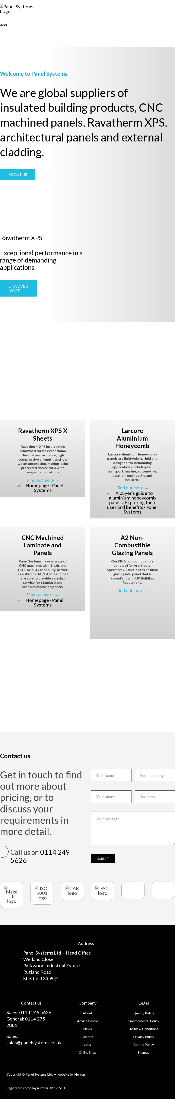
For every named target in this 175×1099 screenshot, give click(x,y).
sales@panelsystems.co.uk (34, 1042)
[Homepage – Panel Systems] (42, 485)
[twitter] (31, 1057)
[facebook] (23, 1057)
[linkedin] (39, 1057)
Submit (103, 858)
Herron (79, 1074)
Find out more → (43, 479)
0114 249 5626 (40, 856)
